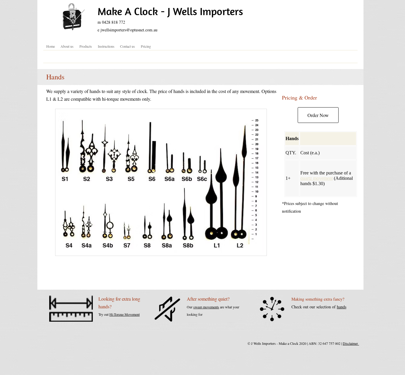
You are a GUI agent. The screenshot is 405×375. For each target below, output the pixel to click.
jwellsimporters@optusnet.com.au (129, 30)
